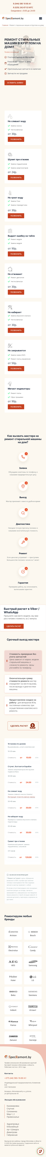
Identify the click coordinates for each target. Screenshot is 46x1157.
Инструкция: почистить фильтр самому (21, 797)
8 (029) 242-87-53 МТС (23, 7)
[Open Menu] (40, 18)
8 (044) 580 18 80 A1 (22, 3)
